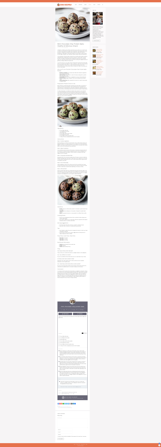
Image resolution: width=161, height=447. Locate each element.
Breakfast (80, 4)
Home (76, 4)
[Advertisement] (72, 325)
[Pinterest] (82, 1)
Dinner (85, 4)
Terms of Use (78, 444)
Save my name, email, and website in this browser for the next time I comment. (72, 436)
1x (82, 333)
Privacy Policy (83, 444)
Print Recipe (66, 313)
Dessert (90, 4)
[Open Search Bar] (102, 4)
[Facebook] (78, 1)
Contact (98, 4)
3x (85, 333)
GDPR (86, 444)
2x (84, 333)
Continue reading (96, 40)
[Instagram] (80, 1)
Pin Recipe (80, 313)
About (94, 4)
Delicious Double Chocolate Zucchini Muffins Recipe (65, 407)
